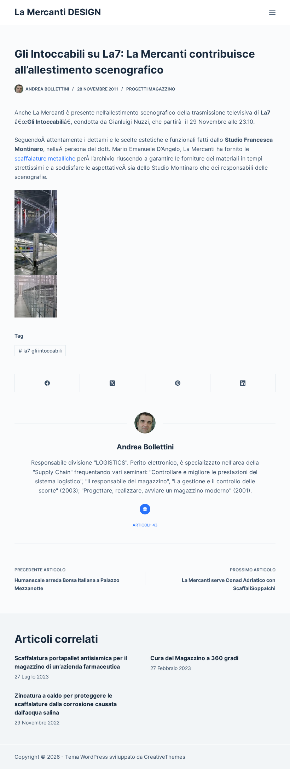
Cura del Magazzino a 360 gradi (194, 658)
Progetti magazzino (150, 89)
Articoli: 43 (145, 525)
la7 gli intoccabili (40, 351)
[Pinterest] (177, 383)
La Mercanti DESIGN (57, 12)
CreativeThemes (164, 756)
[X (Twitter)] (112, 383)
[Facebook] (47, 383)
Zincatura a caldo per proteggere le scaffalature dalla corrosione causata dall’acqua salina (65, 704)
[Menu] (272, 12)
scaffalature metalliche (44, 158)
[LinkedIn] (243, 383)
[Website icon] (145, 509)
